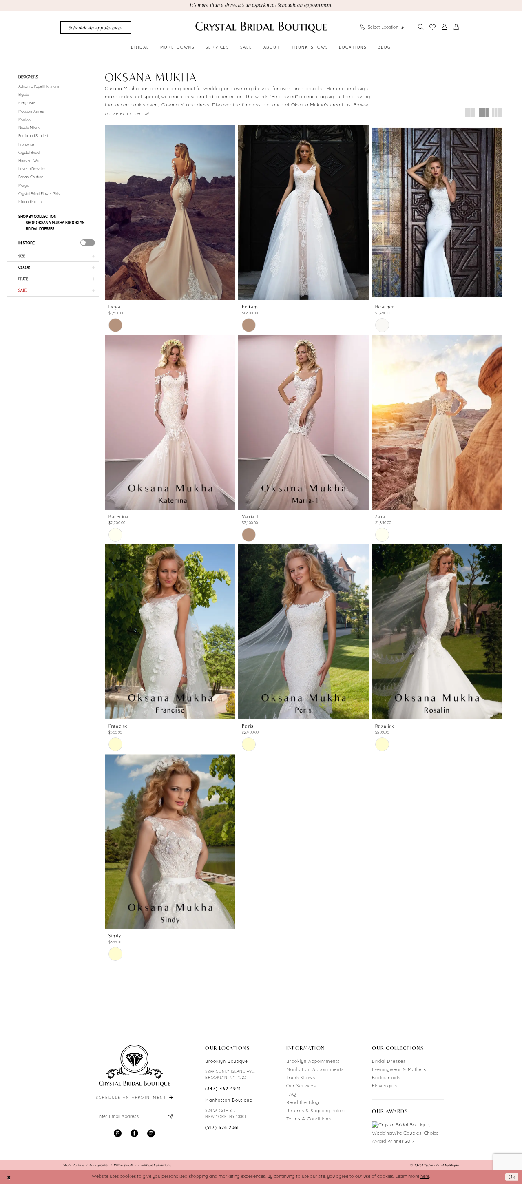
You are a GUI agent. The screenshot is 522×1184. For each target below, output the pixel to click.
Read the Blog (302, 1103)
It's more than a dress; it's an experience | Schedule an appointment (261, 5)
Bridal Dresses (388, 1062)
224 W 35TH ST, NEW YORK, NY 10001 (225, 1114)
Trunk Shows (300, 1078)
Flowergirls (384, 1086)
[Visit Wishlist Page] (432, 27)
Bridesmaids (386, 1078)
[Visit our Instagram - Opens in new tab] (151, 1134)
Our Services (301, 1086)
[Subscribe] (170, 1117)
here (424, 1177)
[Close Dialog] (9, 1177)
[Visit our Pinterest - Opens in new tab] (118, 1134)
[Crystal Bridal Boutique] (261, 27)
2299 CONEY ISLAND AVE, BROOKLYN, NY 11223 (230, 1075)
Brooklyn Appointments (313, 1062)
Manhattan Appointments (315, 1070)
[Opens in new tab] (408, 1133)
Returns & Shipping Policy (315, 1111)
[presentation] (87, 242)
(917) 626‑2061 (222, 1128)
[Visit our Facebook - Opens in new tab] (134, 1134)
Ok (512, 1177)
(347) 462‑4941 (223, 1089)
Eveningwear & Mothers (399, 1070)
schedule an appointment (132, 1098)
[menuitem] (95, 27)
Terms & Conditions (308, 1119)
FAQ (291, 1095)
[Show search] (420, 27)
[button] (444, 27)
